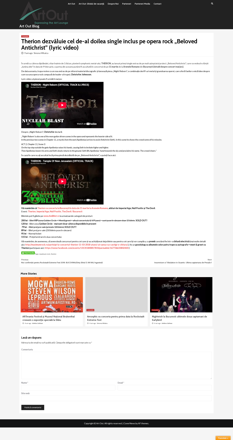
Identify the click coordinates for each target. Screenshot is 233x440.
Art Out (71, 3)
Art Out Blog (29, 26)
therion (53, 254)
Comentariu (27, 349)
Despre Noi (113, 3)
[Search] (212, 3)
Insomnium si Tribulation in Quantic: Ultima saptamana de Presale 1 (183, 261)
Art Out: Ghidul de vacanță (91, 3)
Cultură (38, 310)
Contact (157, 3)
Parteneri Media (142, 3)
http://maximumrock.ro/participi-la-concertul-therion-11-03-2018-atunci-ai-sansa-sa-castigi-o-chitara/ (76, 244)
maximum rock (44, 254)
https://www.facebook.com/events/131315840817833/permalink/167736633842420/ (87, 248)
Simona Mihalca (41, 53)
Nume (24, 382)
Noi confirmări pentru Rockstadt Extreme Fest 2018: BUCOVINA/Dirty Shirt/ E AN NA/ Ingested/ (62, 261)
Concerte (25, 36)
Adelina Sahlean (37, 323)
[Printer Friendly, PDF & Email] (28, 253)
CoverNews (129, 423)
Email (121, 382)
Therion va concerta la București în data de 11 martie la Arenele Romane (72, 208)
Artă (24, 310)
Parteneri (126, 3)
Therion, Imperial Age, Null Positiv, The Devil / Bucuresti (55, 211)
